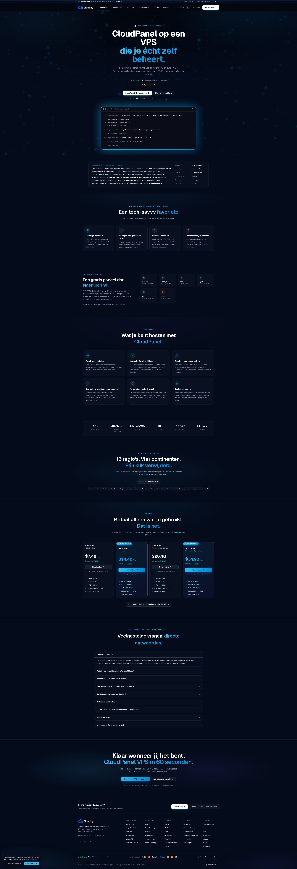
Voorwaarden (126, 865)
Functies (130, 7)
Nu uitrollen (97, 567)
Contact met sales (203, 2)
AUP (138, 865)
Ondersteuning (189, 2)
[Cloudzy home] (85, 7)
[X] (80, 842)
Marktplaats (144, 7)
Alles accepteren (31, 863)
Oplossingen (117, 7)
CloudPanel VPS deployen (136, 93)
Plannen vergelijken (163, 93)
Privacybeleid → (31, 859)
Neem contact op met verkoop (204, 806)
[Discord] (95, 842)
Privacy (118, 865)
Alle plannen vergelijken (163, 779)
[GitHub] (85, 842)
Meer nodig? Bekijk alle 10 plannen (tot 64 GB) (147, 604)
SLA (134, 865)
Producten (103, 7)
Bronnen (166, 7)
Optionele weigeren (14, 863)
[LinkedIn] (90, 842)
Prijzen (156, 7)
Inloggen (196, 7)
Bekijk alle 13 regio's (147, 481)
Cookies (143, 865)
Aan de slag (210, 7)
